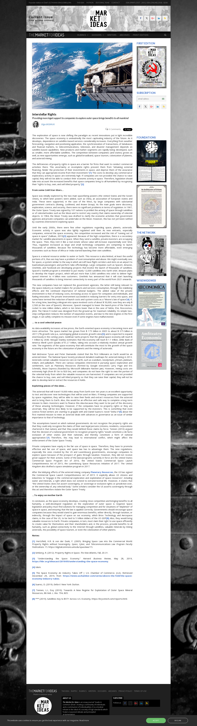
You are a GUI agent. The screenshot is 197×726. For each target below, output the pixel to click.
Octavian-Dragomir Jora (59, 2)
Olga (48, 124)
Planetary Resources (102, 472)
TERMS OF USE (140, 691)
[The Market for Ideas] (98, 30)
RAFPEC (74, 691)
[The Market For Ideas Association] (151, 181)
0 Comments (115, 129)
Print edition (140, 35)
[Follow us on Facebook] (140, 18)
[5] (103, 333)
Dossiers (102, 691)
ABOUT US (67, 698)
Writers (111, 35)
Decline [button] (178, 720)
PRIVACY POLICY (125, 691)
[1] (90, 172)
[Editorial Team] (151, 275)
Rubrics (83, 691)
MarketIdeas (46, 34)
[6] (120, 411)
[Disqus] (82, 644)
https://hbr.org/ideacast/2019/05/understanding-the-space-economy (70, 561)
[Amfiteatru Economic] (151, 369)
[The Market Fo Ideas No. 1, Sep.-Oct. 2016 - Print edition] (151, 87)
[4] (128, 299)
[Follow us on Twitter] (146, 18)
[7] (48, 437)
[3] (64, 236)
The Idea (80, 2)
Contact (115, 2)
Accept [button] (156, 720)
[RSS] (165, 18)
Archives (125, 35)
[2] (82, 184)
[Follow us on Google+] (152, 18)
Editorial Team (102, 2)
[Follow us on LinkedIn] (158, 18)
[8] (107, 518)
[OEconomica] (151, 325)
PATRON (90, 2)
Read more (84, 720)
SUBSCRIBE (118, 698)
